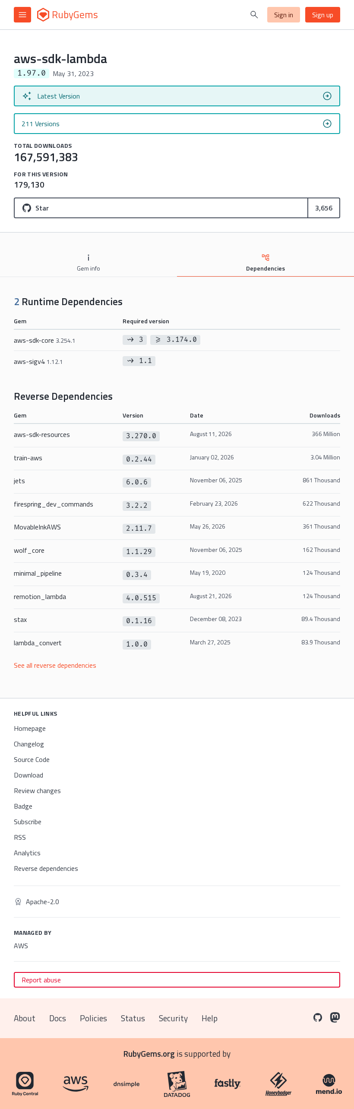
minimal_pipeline (38, 573)
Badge (23, 806)
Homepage (30, 728)
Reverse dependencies (46, 868)
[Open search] (254, 14)
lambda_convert (38, 642)
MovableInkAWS (37, 527)
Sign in (283, 15)
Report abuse (41, 980)
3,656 (323, 208)
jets (19, 480)
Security (173, 1018)
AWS (21, 945)
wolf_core (29, 550)
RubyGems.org (149, 1053)
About (24, 1018)
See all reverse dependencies (55, 665)
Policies (93, 1018)
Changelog (29, 744)
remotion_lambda (40, 596)
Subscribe (27, 821)
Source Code (32, 759)
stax (20, 619)
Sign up (322, 15)
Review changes (37, 790)
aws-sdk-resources (42, 434)
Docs (57, 1018)
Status (133, 1018)
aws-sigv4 (38, 361)
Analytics (27, 853)
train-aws (28, 458)
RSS (20, 837)
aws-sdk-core (45, 340)
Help (210, 1018)
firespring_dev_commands (53, 504)
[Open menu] (22, 14)
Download (28, 775)
